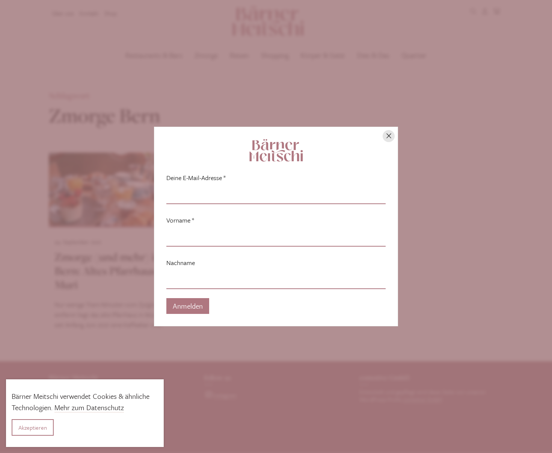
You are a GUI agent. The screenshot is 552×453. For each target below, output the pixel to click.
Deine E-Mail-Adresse (196, 177)
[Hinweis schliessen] (389, 136)
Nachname (180, 262)
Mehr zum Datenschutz (89, 407)
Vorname (180, 220)
